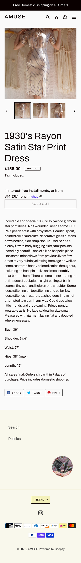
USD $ (39, 500)
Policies (14, 439)
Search (14, 427)
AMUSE (15, 16)
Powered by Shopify (52, 549)
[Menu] (74, 17)
